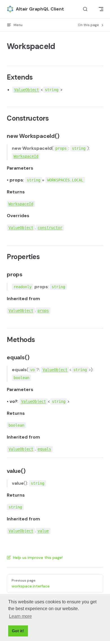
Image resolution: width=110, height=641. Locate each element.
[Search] (85, 9)
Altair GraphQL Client (40, 9)
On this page (89, 25)
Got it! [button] (18, 631)
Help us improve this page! (38, 557)
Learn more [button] (20, 616)
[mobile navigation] (101, 9)
